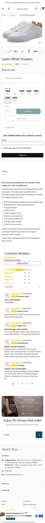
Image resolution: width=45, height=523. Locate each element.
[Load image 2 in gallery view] (16, 51)
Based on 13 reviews (12, 260)
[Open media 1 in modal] (22, 32)
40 (14, 93)
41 (22, 93)
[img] (16, 294)
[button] (3, 8)
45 (14, 99)
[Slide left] (4, 32)
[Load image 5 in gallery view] (35, 51)
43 (36, 93)
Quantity (6, 106)
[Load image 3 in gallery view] (22, 51)
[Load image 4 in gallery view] (29, 51)
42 (29, 93)
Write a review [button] (22, 263)
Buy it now (22, 118)
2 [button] (17, 384)
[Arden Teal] (10, 450)
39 (7, 93)
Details (4, 171)
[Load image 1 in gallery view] (9, 51)
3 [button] (22, 384)
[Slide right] (41, 32)
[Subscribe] (39, 434)
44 (7, 99)
